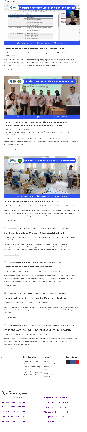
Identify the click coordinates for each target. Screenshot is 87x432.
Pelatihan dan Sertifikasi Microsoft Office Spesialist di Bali (35, 298)
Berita (34, 53)
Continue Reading (12, 69)
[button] (54, 1)
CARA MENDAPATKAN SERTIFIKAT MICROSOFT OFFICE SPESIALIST (38, 329)
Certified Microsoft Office (53, 206)
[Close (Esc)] (5, 428)
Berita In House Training (14, 132)
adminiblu (9, 302)
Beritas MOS (42, 53)
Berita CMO (39, 206)
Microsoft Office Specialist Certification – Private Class (34, 48)
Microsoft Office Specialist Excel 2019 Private (28, 266)
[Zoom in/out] (0, 428)
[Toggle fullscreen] (2, 428)
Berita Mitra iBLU (28, 132)
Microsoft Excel (52, 53)
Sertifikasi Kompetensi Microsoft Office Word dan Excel (34, 233)
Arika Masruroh (11, 53)
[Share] (3, 428)
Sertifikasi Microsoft (66, 53)
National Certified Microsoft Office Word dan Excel (31, 201)
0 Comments (10, 55)
